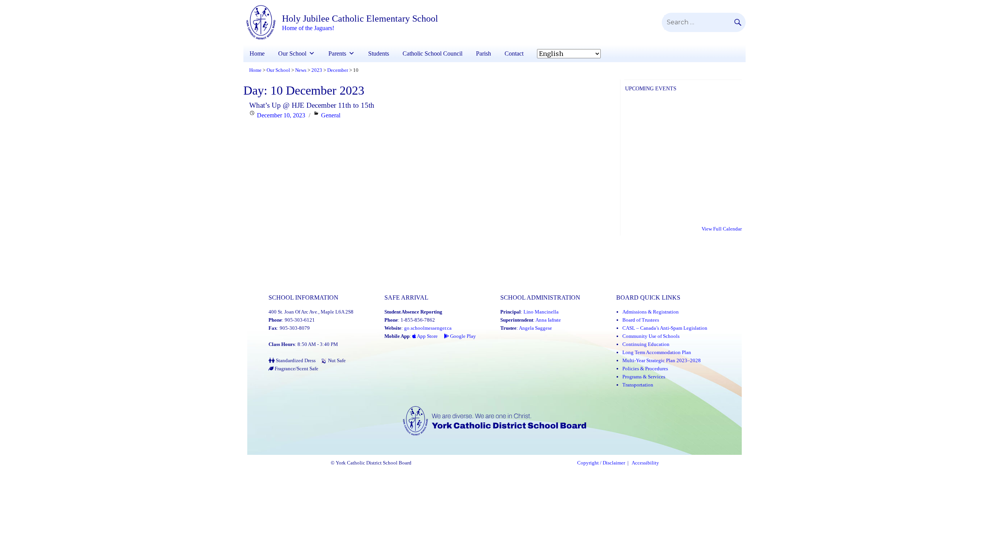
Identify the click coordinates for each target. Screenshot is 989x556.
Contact (514, 53)
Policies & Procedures (645, 368)
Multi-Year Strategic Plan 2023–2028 (661, 360)
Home (257, 53)
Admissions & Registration (650, 312)
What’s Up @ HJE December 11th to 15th (311, 105)
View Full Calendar (722, 229)
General (330, 115)
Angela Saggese (535, 328)
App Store (427, 336)
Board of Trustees (640, 320)
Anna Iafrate (548, 320)
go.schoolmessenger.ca (428, 328)
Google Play (462, 336)
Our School (292, 53)
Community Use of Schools (651, 336)
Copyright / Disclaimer (601, 463)
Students (378, 53)
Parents (337, 53)
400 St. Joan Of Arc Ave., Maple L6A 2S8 (310, 312)
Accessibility (645, 463)
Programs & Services (643, 377)
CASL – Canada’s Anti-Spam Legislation (664, 328)
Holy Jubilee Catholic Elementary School (360, 19)
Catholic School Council (432, 53)
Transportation (637, 385)
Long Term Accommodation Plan (656, 352)
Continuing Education (646, 344)
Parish (483, 53)
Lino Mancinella (541, 312)
